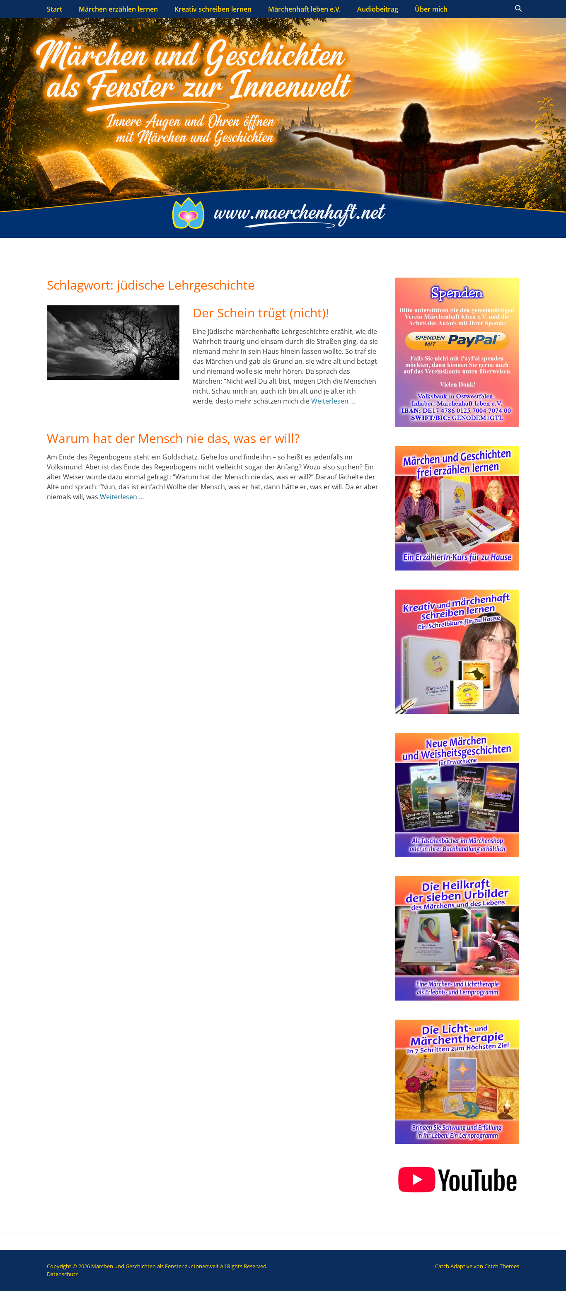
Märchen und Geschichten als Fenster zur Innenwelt (155, 1266)
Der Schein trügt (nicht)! (261, 312)
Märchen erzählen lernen (118, 9)
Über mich (431, 9)
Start (54, 9)
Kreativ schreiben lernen (213, 9)
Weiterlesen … (333, 401)
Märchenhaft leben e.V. (304, 9)
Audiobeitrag (377, 9)
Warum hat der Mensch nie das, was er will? (173, 438)
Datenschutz (62, 1274)
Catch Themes (501, 1266)
